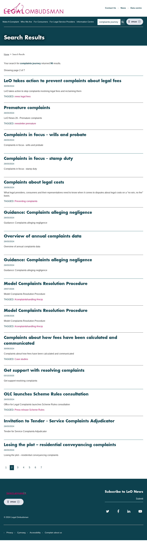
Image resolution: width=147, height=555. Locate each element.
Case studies (21, 359)
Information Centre (85, 22)
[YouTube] (140, 511)
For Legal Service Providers (62, 22)
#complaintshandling (25, 299)
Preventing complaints (26, 201)
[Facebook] (118, 511)
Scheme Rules (36, 410)
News (123, 8)
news (17, 96)
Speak (134, 21)
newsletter (20, 123)
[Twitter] (107, 511)
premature (31, 123)
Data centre (136, 8)
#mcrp (39, 299)
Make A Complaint (11, 22)
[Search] (122, 22)
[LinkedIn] (128, 511)
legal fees (26, 96)
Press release (22, 410)
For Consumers (41, 22)
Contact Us (110, 8)
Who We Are (26, 22)
